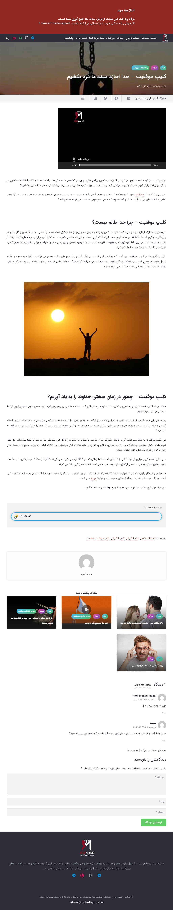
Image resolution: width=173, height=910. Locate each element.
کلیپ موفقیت (102, 538)
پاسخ (164, 713)
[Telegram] (33, 38)
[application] (112, 138)
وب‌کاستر (76, 902)
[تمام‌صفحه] (62, 165)
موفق (94, 478)
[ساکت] (68, 165)
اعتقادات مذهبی (147, 538)
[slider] (115, 165)
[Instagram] (27, 38)
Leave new (142, 685)
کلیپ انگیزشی (118, 538)
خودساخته (86, 574)
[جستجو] (7, 38)
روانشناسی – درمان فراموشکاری (147, 666)
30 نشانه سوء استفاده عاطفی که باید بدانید (141, 623)
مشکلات (139, 194)
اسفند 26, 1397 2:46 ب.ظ (144, 700)
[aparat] (14, 38)
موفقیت (91, 538)
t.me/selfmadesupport (54, 23)
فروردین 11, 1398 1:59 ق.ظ (144, 727)
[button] (112, 138)
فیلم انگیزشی (132, 538)
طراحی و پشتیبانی (93, 902)
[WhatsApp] (21, 38)
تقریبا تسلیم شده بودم (96, 623)
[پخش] (162, 165)
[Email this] (126, 98)
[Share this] (116, 98)
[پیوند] (165, 38)
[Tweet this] (106, 98)
